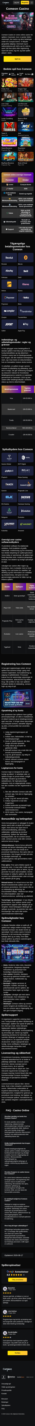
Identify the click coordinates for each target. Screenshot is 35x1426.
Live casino (13, 74)
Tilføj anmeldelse (17, 1279)
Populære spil (5, 74)
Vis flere (17, 1353)
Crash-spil (21, 74)
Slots (29, 74)
